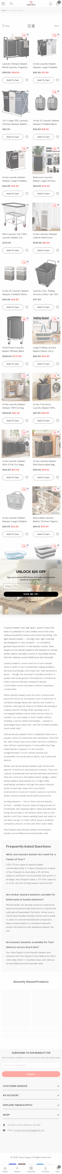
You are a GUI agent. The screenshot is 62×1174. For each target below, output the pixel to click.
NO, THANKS (31, 602)
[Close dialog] (59, 563)
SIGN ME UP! (31, 594)
